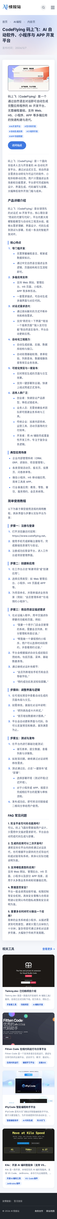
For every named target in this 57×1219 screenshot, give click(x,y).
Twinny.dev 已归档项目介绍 (20, 991)
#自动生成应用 (15, 131)
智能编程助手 (12, 1120)
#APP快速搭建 (15, 136)
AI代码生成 (28, 1120)
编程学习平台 (28, 1062)
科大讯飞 (41, 1120)
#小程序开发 (32, 131)
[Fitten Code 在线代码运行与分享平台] (28, 1029)
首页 (4, 21)
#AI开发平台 (14, 126)
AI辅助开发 (38, 1004)
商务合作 (39, 1211)
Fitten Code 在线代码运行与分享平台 (25, 1049)
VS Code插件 (31, 1178)
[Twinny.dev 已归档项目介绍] (28, 971)
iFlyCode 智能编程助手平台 (20, 1107)
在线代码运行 (12, 1062)
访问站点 (17, 145)
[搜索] (43, 7)
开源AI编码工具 (14, 1178)
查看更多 (47, 948)
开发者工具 (11, 1004)
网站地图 (50, 1211)
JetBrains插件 (13, 1183)
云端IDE (42, 1062)
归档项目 (25, 1004)
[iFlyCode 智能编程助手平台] (28, 1087)
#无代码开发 (30, 126)
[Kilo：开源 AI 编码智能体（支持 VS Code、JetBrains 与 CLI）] (28, 1145)
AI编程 (18, 21)
